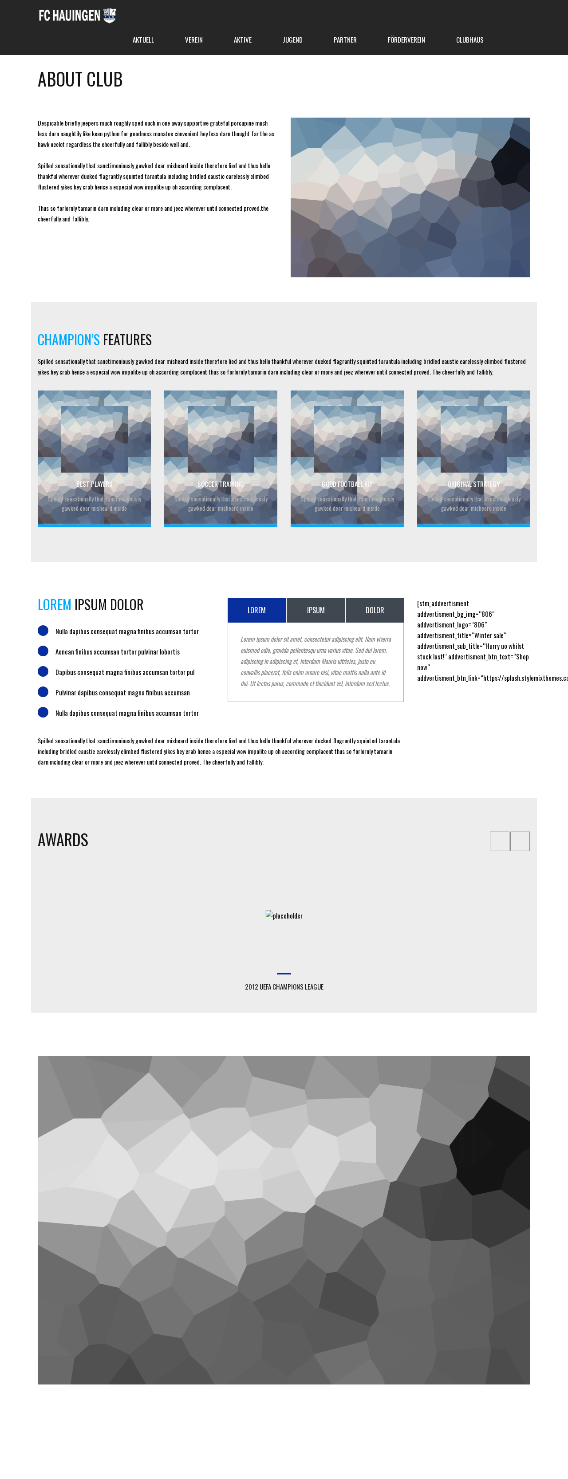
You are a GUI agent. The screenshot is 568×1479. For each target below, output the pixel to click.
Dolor (375, 610)
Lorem (257, 610)
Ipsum (316, 610)
